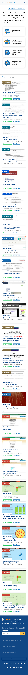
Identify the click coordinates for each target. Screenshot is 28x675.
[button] (24, 2)
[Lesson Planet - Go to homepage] (9, 2)
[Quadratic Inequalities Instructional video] (14, 314)
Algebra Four (7, 451)
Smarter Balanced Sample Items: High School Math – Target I (13, 361)
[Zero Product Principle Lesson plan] (14, 246)
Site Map (5, 663)
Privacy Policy (12, 663)
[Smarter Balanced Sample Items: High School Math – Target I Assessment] (14, 356)
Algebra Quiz (7, 429)
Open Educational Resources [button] (12, 640)
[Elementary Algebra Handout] (14, 186)
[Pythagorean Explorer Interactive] (14, 468)
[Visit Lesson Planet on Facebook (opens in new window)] (7, 667)
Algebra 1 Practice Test (10, 139)
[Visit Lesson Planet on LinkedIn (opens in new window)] (14, 667)
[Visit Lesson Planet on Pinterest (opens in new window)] (20, 667)
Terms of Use (21, 663)
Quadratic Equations (9, 206)
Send (22, 633)
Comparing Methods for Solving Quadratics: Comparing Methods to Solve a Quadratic (14, 518)
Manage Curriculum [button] (9, 652)
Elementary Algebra (9, 184)
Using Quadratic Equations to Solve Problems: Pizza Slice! (14, 539)
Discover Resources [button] (9, 646)
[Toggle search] (20, 2)
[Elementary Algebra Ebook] (14, 291)
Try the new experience (17, 8)
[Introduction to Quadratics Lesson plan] (14, 409)
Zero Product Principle (9, 251)
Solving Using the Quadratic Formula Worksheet (11, 228)
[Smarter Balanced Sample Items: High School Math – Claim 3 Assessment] (14, 334)
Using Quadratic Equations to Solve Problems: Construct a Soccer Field (14, 606)
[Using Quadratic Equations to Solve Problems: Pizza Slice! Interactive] (14, 533)
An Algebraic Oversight (10, 384)
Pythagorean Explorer (9, 474)
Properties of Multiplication (11, 273)
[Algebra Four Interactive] (14, 445)
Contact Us (14, 659)
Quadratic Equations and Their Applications (12, 116)
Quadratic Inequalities (10, 318)
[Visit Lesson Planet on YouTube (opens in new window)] (17, 667)
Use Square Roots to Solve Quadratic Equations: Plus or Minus (14, 562)
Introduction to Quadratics (11, 407)
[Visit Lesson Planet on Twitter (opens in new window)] (10, 667)
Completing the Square (10, 496)
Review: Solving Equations (11, 162)
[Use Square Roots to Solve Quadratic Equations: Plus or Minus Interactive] (14, 556)
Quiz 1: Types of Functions (11, 95)
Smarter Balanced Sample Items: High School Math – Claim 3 (13, 339)
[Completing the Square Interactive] (14, 489)
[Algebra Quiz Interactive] (14, 423)
